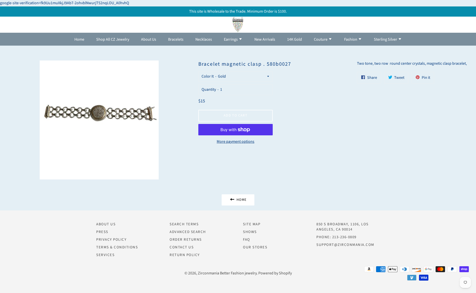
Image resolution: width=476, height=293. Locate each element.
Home (79, 39)
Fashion (351, 39)
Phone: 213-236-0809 (336, 237)
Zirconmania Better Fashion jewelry (227, 273)
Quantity (209, 89)
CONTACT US (182, 247)
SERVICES (105, 255)
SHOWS (250, 231)
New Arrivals (264, 39)
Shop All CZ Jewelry (112, 39)
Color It (208, 76)
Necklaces (203, 39)
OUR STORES (255, 247)
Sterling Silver (386, 39)
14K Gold (294, 39)
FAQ (246, 239)
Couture (321, 39)
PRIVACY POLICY (111, 239)
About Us (148, 39)
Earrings (231, 39)
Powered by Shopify (275, 273)
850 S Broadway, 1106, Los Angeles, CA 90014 (342, 227)
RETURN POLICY (185, 255)
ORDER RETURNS (186, 239)
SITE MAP (251, 224)
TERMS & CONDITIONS (117, 247)
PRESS (102, 231)
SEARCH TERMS (184, 224)
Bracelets (175, 39)
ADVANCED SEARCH (188, 231)
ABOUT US (106, 224)
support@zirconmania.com (345, 244)
